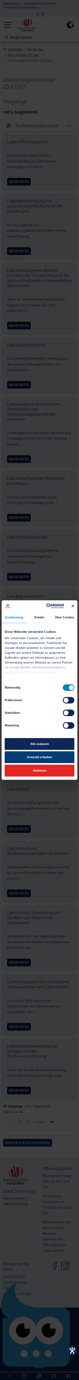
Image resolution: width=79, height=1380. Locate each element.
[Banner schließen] (73, 606)
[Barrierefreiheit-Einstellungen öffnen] (72, 1351)
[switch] (68, 700)
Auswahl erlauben (39, 757)
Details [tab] (39, 617)
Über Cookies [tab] (64, 617)
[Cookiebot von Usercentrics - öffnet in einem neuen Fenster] (48, 606)
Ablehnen (39, 770)
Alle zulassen (39, 744)
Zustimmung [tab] (14, 617)
